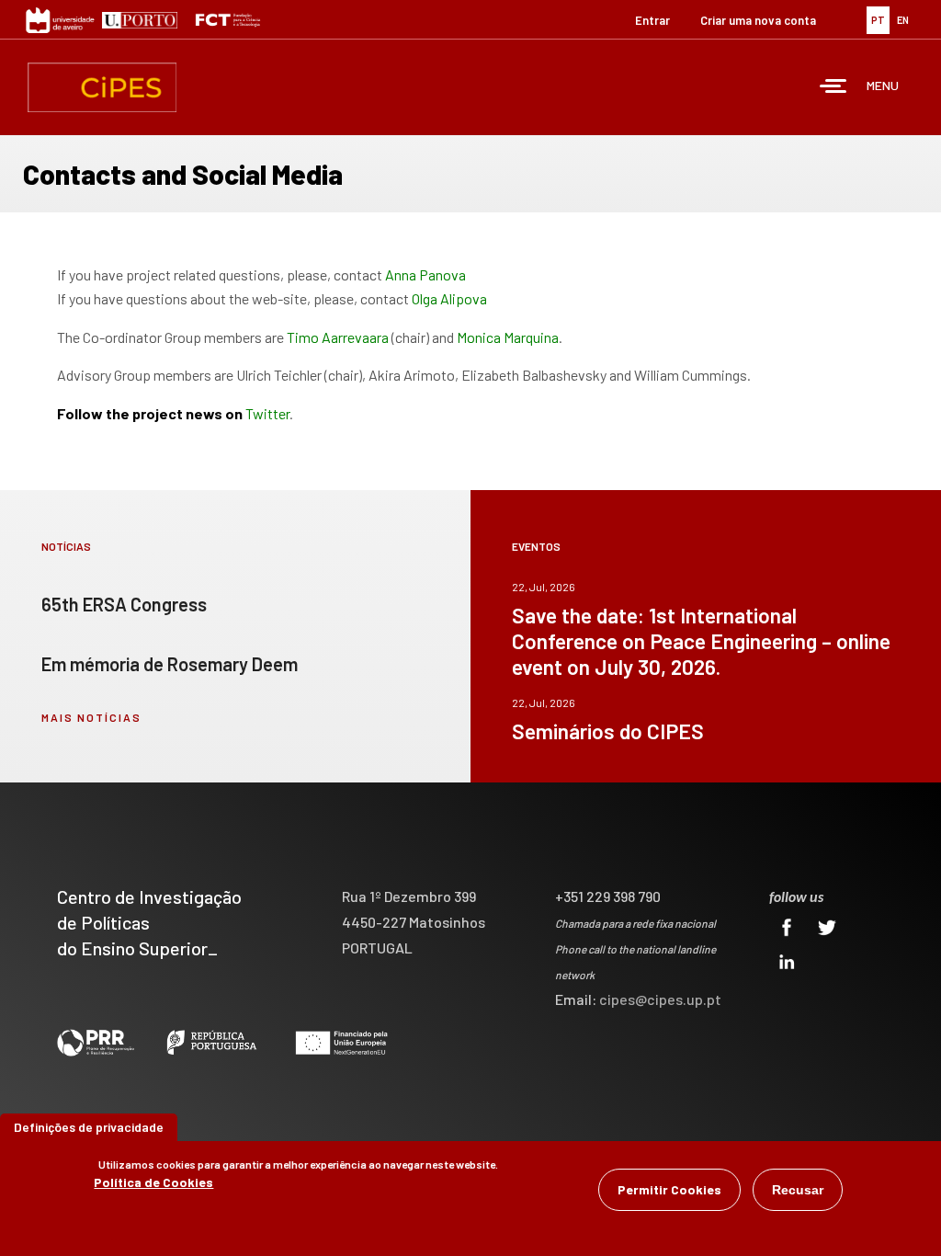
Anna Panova (425, 274)
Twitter (267, 413)
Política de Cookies (153, 1182)
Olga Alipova (449, 298)
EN (903, 20)
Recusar (797, 1189)
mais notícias (91, 717)
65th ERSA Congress (124, 604)
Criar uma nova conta (758, 20)
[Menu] (833, 88)
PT (878, 20)
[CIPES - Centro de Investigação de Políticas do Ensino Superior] (102, 87)
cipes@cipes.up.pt (660, 999)
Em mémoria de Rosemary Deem (169, 664)
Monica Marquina (508, 337)
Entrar (652, 20)
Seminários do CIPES (608, 731)
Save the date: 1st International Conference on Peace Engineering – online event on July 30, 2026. (701, 640)
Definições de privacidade (89, 1127)
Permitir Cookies (669, 1189)
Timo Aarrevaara (338, 337)
